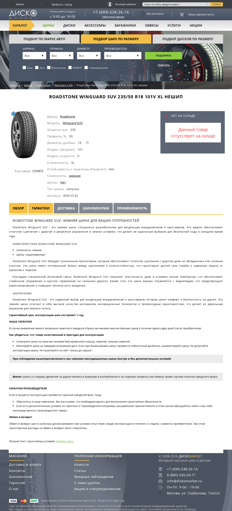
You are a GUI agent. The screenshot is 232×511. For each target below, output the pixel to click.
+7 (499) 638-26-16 (111, 12)
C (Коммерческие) (98, 67)
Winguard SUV (73, 123)
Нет (63, 182)
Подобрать (163, 55)
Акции (196, 25)
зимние (75, 176)
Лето (42, 67)
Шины (48, 25)
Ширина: (29, 48)
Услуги (174, 25)
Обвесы (151, 25)
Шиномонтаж (20, 476)
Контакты (17, 470)
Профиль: (56, 48)
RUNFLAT (77, 67)
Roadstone (67, 116)
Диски (69, 25)
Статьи (80, 470)
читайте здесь (64, 441)
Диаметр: (83, 48)
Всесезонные (58, 67)
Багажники (125, 25)
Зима (30, 67)
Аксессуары (95, 25)
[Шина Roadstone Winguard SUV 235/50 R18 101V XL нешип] (28, 136)
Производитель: (115, 48)
